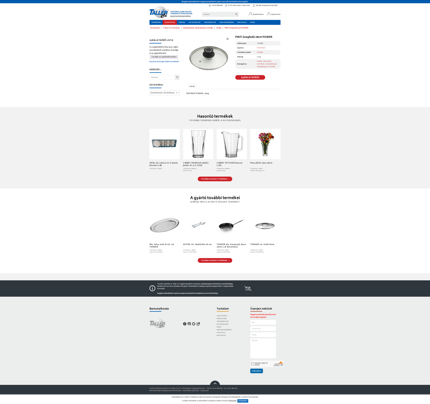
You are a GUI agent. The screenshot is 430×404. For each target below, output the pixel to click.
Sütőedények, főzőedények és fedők (198, 28)
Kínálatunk (222, 319)
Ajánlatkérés (250, 77)
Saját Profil (222, 316)
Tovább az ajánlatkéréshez (163, 57)
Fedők (218, 28)
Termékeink (156, 22)
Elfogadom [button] (243, 401)
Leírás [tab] (192, 86)
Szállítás (221, 333)
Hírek (252, 22)
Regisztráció (276, 14)
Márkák (182, 22)
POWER (260, 52)
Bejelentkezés (258, 14)
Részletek (232, 401)
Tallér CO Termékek (171, 28)
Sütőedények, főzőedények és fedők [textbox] (165, 92)
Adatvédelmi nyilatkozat (191, 391)
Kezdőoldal (155, 28)
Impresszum (205, 391)
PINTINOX (261, 48)
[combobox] (164, 92)
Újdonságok (169, 22)
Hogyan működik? (224, 330)
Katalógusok (195, 22)
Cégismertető (210, 22)
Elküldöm (256, 371)
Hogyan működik (226, 22)
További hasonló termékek (214, 179)
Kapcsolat (242, 22)
